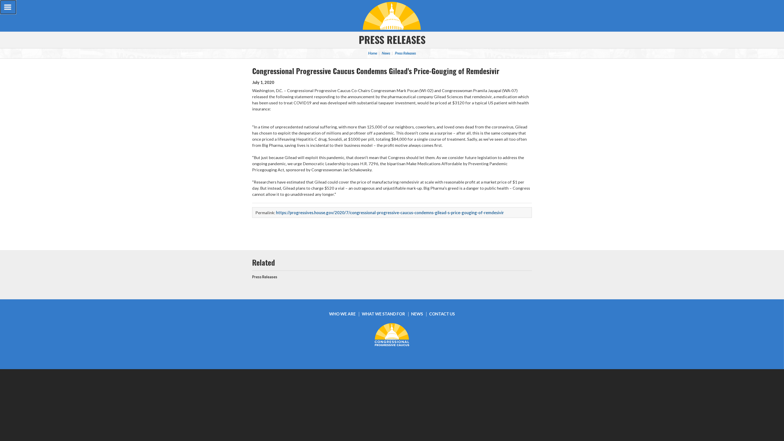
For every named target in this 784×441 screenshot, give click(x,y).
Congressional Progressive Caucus (392, 16)
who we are (342, 314)
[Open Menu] (8, 7)
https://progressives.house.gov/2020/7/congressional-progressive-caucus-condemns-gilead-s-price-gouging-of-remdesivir (390, 212)
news (417, 314)
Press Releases (392, 39)
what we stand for (383, 314)
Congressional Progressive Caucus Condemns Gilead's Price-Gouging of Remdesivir (375, 70)
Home (372, 53)
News (386, 53)
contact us (442, 314)
